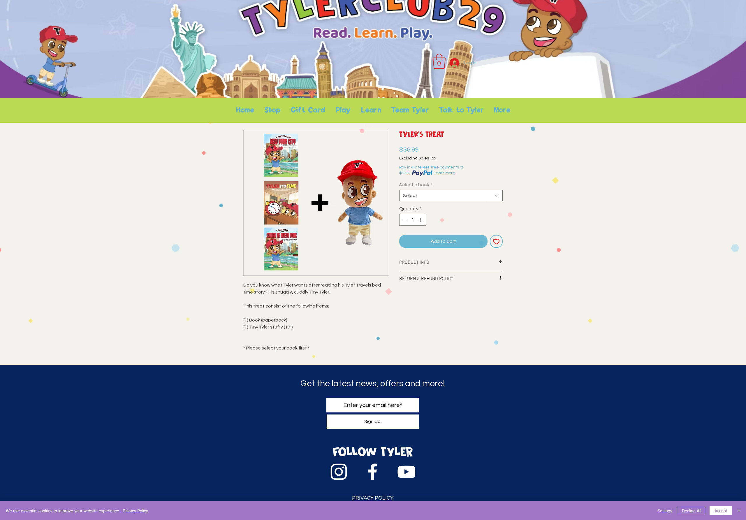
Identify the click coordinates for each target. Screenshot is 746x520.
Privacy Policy (135, 511)
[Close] (739, 510)
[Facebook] (372, 472)
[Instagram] (339, 472)
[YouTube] (406, 472)
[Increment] (421, 219)
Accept (721, 511)
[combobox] (451, 195)
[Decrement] (404, 219)
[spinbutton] (412, 219)
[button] (439, 61)
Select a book (415, 184)
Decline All (691, 511)
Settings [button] (664, 511)
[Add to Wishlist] (496, 241)
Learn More (444, 173)
